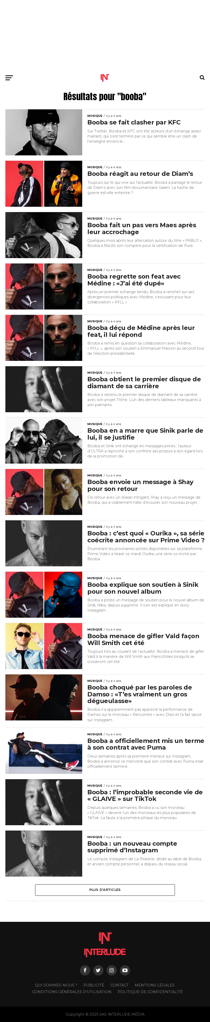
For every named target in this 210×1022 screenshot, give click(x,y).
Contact (119, 985)
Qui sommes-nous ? (56, 985)
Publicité (93, 985)
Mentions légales (155, 985)
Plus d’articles (105, 890)
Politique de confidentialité (150, 992)
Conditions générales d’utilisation (71, 992)
